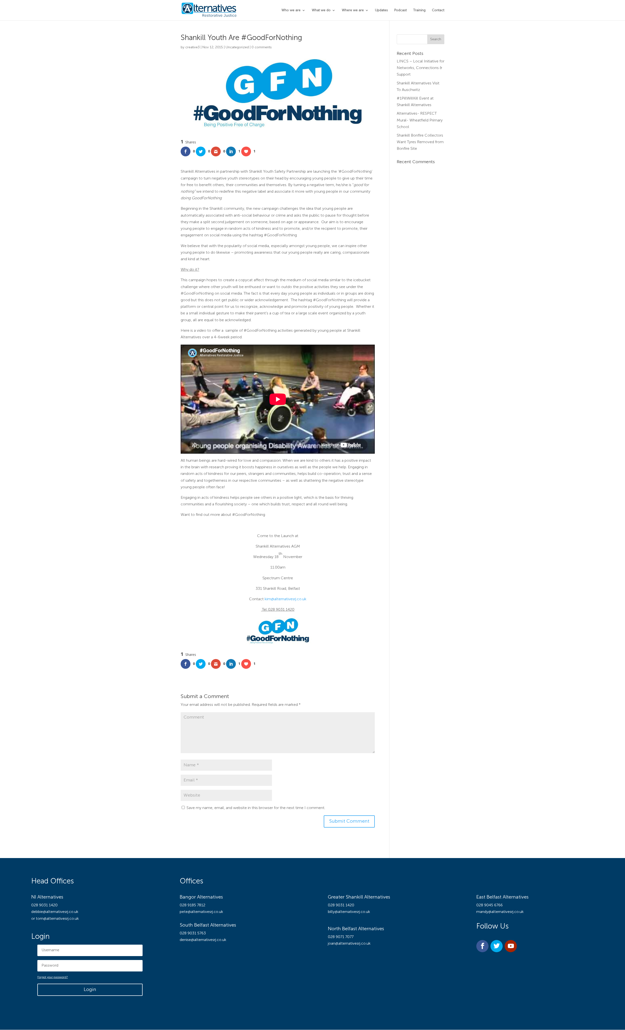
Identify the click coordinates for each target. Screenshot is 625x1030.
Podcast (400, 10)
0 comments (261, 47)
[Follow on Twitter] (496, 946)
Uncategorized (237, 47)
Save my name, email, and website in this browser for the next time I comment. (256, 808)
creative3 (192, 47)
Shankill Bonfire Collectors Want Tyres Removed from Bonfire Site (420, 142)
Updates (381, 10)
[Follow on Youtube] (511, 946)
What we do (321, 10)
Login (90, 989)
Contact (438, 10)
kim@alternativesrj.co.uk (285, 599)
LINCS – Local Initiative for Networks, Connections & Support (420, 68)
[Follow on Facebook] (482, 946)
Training (419, 10)
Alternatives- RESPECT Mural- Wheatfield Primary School (420, 120)
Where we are (353, 10)
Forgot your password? (52, 977)
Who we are (291, 10)
